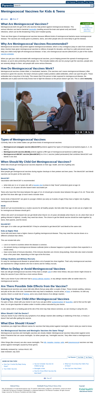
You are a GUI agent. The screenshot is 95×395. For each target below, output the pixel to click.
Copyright (82, 386)
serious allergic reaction (41, 279)
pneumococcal (73, 342)
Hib (45, 342)
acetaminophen (57, 302)
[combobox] (52, 5)
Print (14, 19)
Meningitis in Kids (39, 368)
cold (49, 272)
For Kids (80, 2)
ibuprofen (69, 302)
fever (68, 291)
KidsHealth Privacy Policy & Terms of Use (49, 386)
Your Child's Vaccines (10, 369)
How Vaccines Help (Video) (73, 368)
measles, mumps (53, 342)
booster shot (38, 185)
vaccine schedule (7, 54)
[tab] (89, 357)
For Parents (71, 2)
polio (62, 342)
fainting (26, 294)
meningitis (32, 29)
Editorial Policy (14, 386)
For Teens (89, 2)
